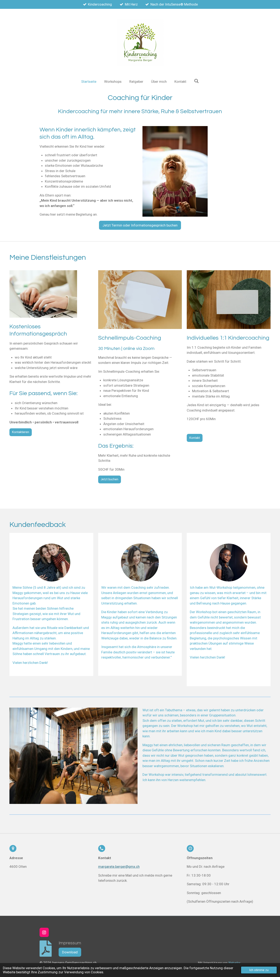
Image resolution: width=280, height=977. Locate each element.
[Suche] (196, 81)
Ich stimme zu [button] (259, 970)
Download (70, 952)
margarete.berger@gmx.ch (119, 866)
